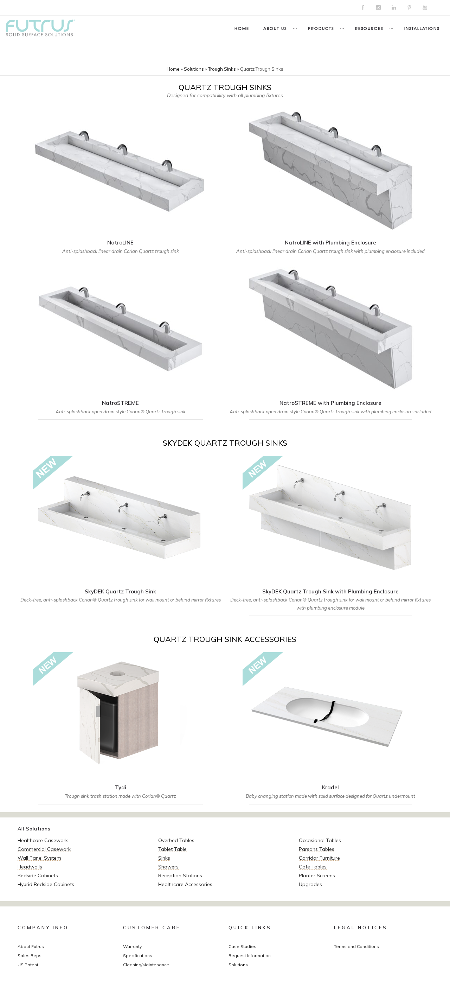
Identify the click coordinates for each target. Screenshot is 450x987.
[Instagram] (378, 7)
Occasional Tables (320, 840)
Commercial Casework (44, 849)
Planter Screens (317, 875)
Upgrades (310, 884)
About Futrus (31, 946)
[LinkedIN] (393, 7)
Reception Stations (180, 875)
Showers (168, 867)
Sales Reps (29, 955)
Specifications (137, 955)
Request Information (250, 955)
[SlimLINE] (330, 730)
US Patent (28, 964)
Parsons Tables (316, 849)
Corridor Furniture (319, 858)
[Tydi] (120, 730)
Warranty (132, 946)
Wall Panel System (39, 858)
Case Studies (242, 946)
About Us (275, 28)
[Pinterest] (409, 7)
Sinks (164, 858)
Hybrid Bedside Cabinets (46, 884)
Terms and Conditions (356, 946)
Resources (369, 28)
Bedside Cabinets (38, 875)
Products (321, 28)
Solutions (194, 69)
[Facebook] (363, 7)
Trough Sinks (222, 69)
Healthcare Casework (43, 840)
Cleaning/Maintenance (146, 964)
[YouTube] (424, 7)
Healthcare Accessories (185, 884)
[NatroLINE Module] (330, 185)
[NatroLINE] (120, 185)
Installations (421, 28)
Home (241, 28)
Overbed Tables (176, 840)
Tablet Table (172, 849)
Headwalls (30, 867)
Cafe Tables (313, 867)
